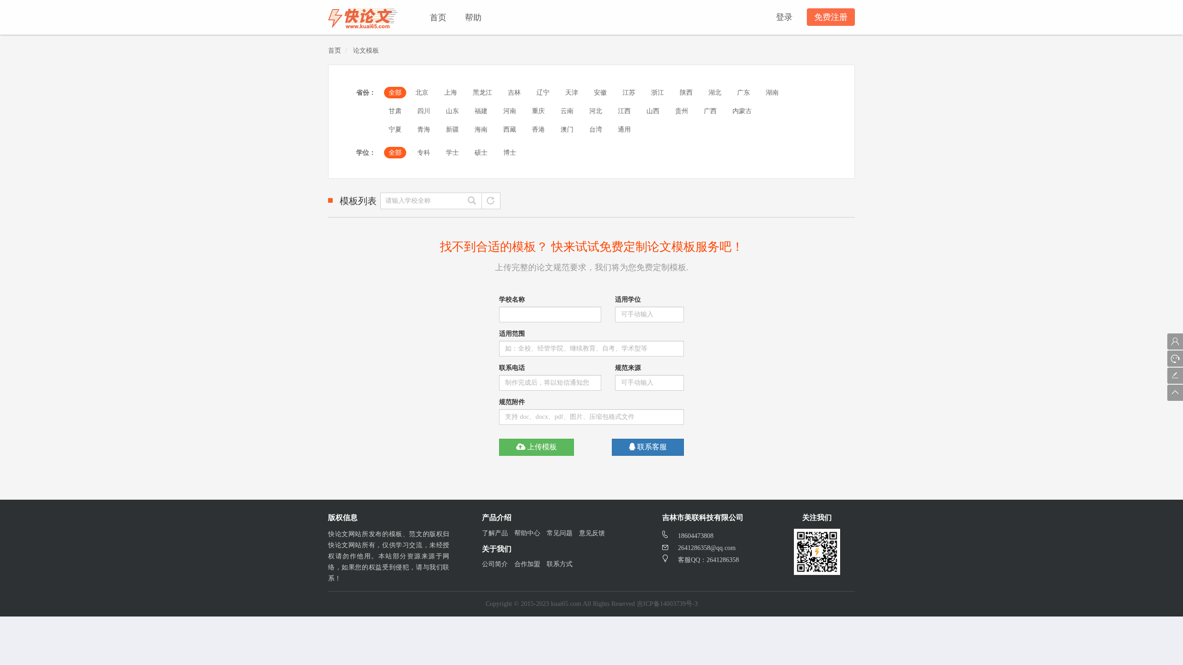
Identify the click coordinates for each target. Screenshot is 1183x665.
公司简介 (495, 564)
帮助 (473, 17)
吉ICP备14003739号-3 (667, 603)
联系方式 (560, 564)
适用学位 (628, 299)
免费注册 (831, 17)
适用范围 (512, 333)
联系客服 (651, 447)
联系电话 (512, 367)
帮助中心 (527, 533)
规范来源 (628, 367)
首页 (438, 17)
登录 (784, 17)
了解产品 (495, 533)
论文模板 (366, 50)
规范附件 (512, 402)
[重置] (490, 201)
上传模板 (541, 447)
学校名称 (512, 299)
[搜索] (472, 201)
